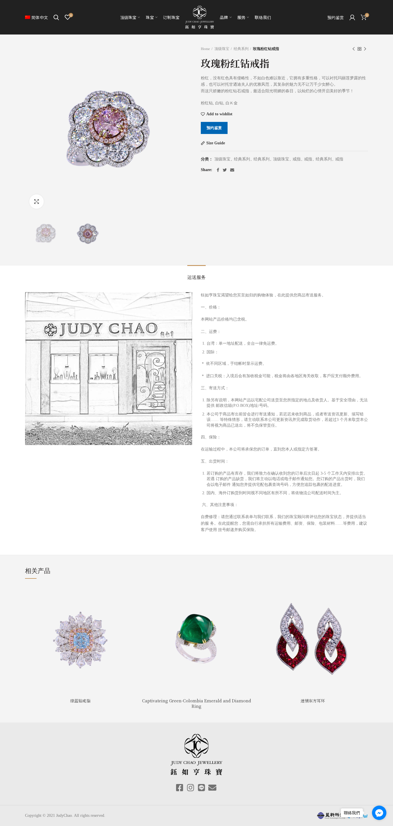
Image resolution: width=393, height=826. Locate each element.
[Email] (232, 170)
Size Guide (215, 143)
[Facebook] (218, 170)
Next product (365, 49)
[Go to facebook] (379, 813)
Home (205, 49)
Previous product (353, 49)
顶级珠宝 (221, 49)
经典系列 (241, 49)
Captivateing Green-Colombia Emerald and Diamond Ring (196, 703)
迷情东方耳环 (313, 700)
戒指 (297, 159)
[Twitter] (224, 170)
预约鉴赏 (214, 128)
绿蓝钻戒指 (80, 700)
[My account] (352, 17)
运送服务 (196, 277)
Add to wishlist (219, 114)
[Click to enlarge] (36, 201)
